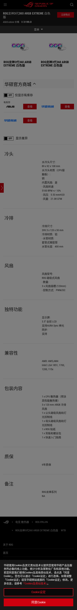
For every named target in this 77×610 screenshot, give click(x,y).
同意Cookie (38, 602)
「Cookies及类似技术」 (34, 583)
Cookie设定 (38, 592)
